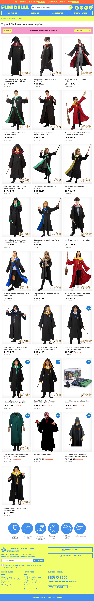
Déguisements (12, 18)
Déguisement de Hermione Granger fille (46, 294)
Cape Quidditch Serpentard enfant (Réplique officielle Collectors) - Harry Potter (15, 455)
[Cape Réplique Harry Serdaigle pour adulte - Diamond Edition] (16, 324)
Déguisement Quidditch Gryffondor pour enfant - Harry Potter (77, 134)
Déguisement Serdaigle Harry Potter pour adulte (16, 294)
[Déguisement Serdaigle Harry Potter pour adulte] (16, 271)
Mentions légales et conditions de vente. (31, 580)
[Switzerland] (49, 578)
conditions (36, 565)
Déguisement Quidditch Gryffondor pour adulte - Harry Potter (77, 294)
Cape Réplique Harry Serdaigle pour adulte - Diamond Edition (16, 348)
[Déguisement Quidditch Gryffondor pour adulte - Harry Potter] (77, 271)
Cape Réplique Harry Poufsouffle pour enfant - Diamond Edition (45, 402)
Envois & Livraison (7, 581)
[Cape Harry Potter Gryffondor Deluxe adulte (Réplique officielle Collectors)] (77, 432)
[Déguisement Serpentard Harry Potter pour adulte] (16, 110)
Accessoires (57, 13)
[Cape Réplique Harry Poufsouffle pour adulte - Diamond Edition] (47, 324)
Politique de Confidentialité (33, 583)
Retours (4, 583)
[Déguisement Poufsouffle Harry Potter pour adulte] (16, 485)
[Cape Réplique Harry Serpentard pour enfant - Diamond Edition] (16, 378)
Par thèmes (12, 13)
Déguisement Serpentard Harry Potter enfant (45, 187)
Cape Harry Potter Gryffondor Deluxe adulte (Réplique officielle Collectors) (76, 455)
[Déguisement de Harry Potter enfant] (77, 217)
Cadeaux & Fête (80, 13)
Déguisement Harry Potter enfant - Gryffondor (46, 80)
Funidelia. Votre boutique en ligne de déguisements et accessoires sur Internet (15, 7)
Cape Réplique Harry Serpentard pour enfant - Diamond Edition (14, 402)
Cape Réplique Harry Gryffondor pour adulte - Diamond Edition (14, 80)
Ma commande (6, 577)
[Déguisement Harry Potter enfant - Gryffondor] (47, 56)
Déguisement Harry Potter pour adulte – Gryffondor (45, 134)
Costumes (35, 13)
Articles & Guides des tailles (11, 579)
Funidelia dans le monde (32, 577)
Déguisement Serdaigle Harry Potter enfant (46, 241)
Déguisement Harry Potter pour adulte (76, 80)
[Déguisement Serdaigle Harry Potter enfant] (47, 217)
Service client (71, 550)
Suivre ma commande (71, 555)
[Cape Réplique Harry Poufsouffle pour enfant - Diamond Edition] (47, 378)
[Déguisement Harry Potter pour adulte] (77, 56)
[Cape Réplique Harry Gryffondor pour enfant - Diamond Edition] (16, 164)
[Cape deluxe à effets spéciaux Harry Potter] (77, 378)
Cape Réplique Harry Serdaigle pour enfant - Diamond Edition (77, 348)
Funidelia (4, 18)
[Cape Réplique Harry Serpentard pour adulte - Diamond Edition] (16, 217)
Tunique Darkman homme (43, 454)
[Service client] (81, 8)
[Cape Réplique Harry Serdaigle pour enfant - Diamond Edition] (77, 324)
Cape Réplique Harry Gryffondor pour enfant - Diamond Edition (14, 187)
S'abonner (38, 560)
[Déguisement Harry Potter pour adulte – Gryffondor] (47, 110)
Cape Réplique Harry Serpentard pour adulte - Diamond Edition (14, 241)
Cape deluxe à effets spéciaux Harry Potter (77, 402)
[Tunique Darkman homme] (47, 432)
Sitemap (27, 587)
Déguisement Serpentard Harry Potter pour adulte (14, 134)
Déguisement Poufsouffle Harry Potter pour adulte (14, 509)
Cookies (26, 585)
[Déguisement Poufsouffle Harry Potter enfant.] (77, 164)
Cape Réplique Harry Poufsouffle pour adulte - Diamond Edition (45, 348)
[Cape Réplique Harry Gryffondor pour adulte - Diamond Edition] (16, 56)
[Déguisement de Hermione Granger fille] (47, 271)
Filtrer (8, 31)
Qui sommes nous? (30, 589)
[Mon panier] (91, 8)
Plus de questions (7, 585)
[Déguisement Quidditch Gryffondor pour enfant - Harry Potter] (77, 110)
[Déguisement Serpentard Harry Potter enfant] (47, 164)
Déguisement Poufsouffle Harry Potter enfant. (76, 187)
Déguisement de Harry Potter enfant (77, 240)
